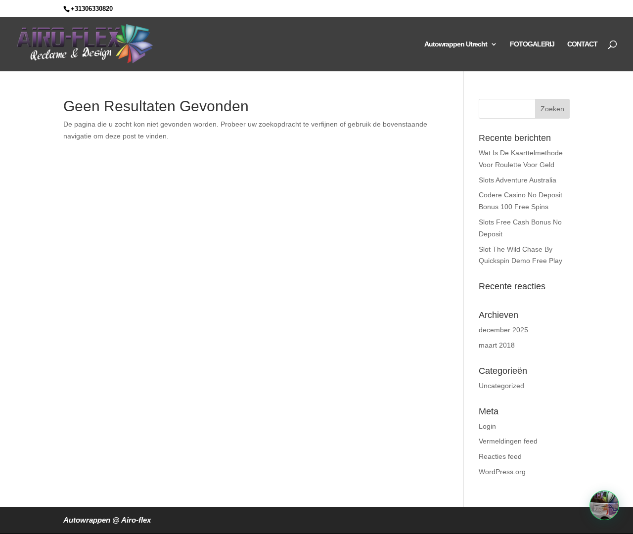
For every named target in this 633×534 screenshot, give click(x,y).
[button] (604, 505)
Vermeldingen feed (508, 441)
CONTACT (582, 44)
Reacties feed (500, 456)
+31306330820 (92, 8)
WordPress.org (502, 472)
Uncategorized (501, 386)
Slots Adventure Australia (517, 180)
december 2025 (503, 330)
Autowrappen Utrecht (455, 44)
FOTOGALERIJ (532, 44)
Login (487, 426)
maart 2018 (497, 345)
